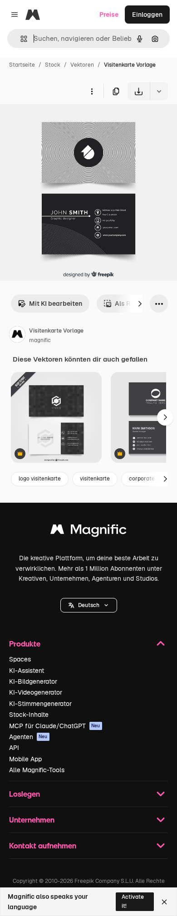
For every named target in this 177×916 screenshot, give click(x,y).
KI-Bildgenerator (33, 681)
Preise (108, 14)
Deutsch (88, 605)
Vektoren (82, 65)
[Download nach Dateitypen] (159, 91)
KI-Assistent (26, 670)
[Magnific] (88, 531)
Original (58, 121)
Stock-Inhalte (29, 714)
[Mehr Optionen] (92, 91)
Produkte (24, 643)
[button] (88, 605)
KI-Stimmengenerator (40, 704)
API (14, 748)
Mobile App (25, 759)
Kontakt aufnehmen (42, 845)
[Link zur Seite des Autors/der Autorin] (17, 335)
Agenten (28, 737)
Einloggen (147, 14)
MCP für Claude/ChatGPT (54, 726)
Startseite (22, 65)
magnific (40, 340)
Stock (52, 65)
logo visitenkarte (40, 478)
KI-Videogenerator (35, 692)
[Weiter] (140, 303)
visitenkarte (95, 478)
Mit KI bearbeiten (55, 303)
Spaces (20, 659)
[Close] (164, 901)
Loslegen (24, 793)
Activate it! (133, 901)
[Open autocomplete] (20, 38)
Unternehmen (31, 819)
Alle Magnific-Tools (36, 770)
